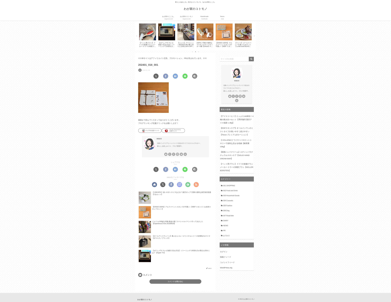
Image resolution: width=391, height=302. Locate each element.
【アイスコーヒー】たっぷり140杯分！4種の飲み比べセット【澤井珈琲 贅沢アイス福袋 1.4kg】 (236, 119)
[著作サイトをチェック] (165, 154)
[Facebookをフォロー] (173, 154)
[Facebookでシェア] (165, 76)
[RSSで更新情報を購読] (185, 154)
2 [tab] (195, 52)
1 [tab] (192, 52)
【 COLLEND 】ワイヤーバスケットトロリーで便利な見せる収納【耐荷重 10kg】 (236, 143)
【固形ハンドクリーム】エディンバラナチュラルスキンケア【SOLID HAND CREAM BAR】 (236, 155)
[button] (194, 76)
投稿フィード (225, 257)
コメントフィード (227, 262)
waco (159, 138)
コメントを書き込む (175, 281)
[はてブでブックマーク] (175, 76)
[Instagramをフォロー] (177, 154)
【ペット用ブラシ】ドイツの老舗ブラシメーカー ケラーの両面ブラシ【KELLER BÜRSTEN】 (236, 167)
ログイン (223, 252)
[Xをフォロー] (169, 154)
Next (254, 36)
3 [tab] (199, 52)
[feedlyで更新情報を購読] (181, 154)
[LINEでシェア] (185, 76)
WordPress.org (226, 268)
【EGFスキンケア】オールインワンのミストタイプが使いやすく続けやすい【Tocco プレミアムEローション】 (236, 131)
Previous (137, 36)
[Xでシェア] (156, 76)
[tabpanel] (148, 35)
